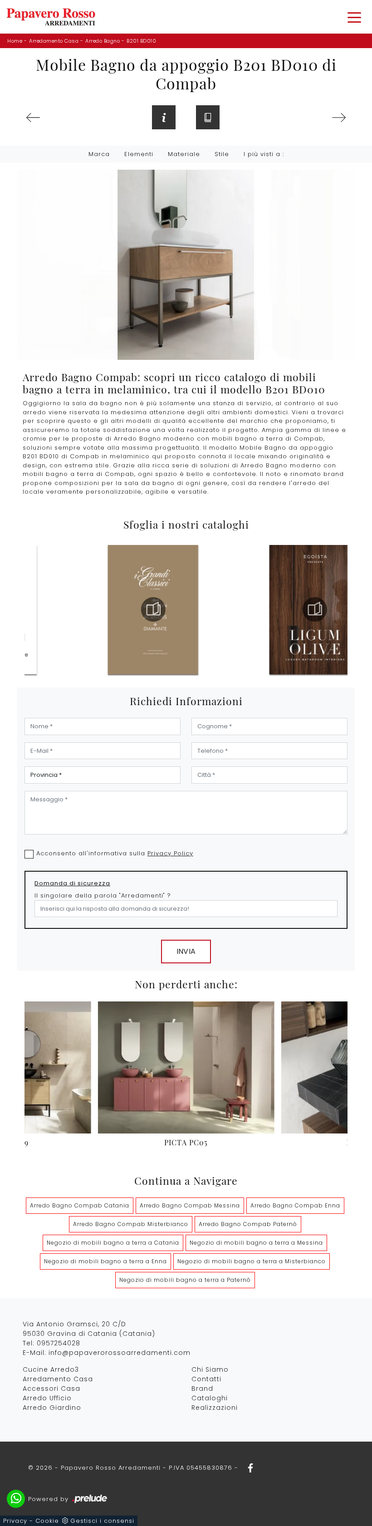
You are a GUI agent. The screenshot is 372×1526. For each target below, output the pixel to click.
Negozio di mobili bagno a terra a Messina (256, 1242)
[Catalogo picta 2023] (314, 609)
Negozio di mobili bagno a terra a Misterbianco (251, 1261)
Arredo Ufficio (47, 1398)
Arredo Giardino (52, 1407)
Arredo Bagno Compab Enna (295, 1205)
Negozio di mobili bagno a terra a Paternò (185, 1280)
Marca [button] (99, 154)
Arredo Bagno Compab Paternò (248, 1224)
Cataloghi (209, 1398)
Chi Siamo (210, 1369)
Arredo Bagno (102, 40)
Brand (202, 1388)
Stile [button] (222, 154)
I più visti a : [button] (264, 154)
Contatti (206, 1379)
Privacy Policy (170, 853)
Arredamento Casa (53, 40)
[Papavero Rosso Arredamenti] (50, 17)
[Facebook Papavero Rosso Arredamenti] (247, 1467)
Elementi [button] (138, 154)
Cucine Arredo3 (51, 1369)
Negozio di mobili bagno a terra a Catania (113, 1242)
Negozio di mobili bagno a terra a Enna (105, 1261)
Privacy (15, 1520)
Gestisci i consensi (102, 1520)
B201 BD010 (141, 40)
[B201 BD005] (32, 117)
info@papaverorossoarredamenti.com (120, 1352)
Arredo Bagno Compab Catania (79, 1205)
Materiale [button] (184, 154)
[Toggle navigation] (354, 16)
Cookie (47, 1520)
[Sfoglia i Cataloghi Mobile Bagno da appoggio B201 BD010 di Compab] (208, 117)
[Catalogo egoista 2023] (153, 609)
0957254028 (58, 1343)
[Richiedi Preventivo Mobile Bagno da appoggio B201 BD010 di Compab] (164, 117)
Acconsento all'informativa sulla (114, 853)
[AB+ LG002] (339, 117)
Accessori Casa (51, 1388)
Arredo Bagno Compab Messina (190, 1205)
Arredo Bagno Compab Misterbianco (130, 1224)
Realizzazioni (214, 1407)
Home (14, 40)
